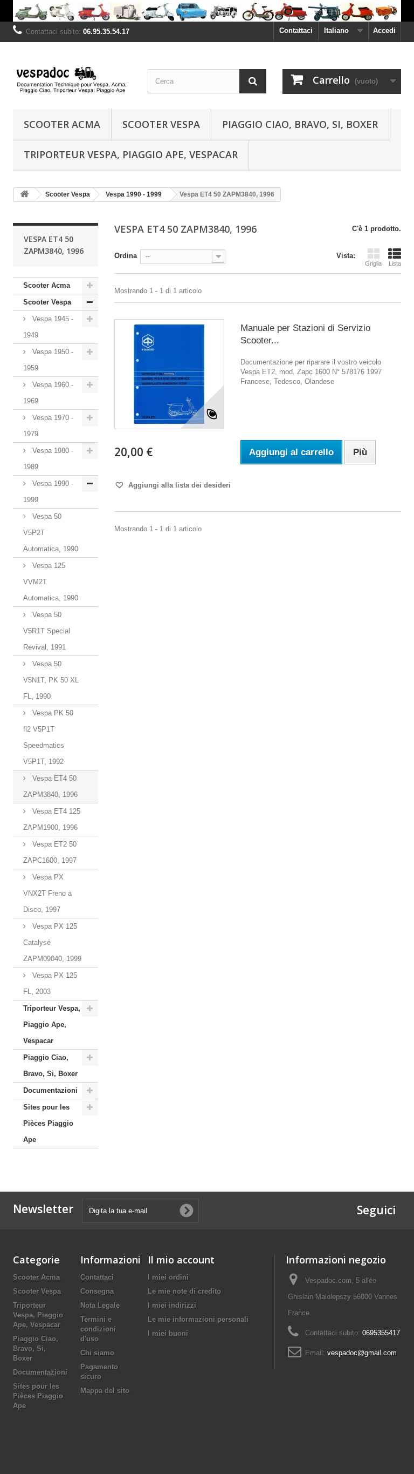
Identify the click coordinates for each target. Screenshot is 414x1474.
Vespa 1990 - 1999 (48, 491)
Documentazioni (50, 1090)
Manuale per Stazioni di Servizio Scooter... (305, 334)
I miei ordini (168, 1277)
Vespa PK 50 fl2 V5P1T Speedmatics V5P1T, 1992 (48, 737)
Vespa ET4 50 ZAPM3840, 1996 (50, 786)
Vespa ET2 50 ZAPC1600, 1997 (50, 852)
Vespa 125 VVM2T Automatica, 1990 (50, 582)
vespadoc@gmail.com (362, 1353)
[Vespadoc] (72, 80)
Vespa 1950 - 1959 (48, 360)
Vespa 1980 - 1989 (48, 459)
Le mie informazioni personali (198, 1319)
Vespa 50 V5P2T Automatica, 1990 (50, 532)
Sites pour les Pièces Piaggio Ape (48, 1123)
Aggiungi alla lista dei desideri (178, 485)
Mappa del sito (104, 1391)
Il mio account (181, 1259)
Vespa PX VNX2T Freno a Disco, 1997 (47, 893)
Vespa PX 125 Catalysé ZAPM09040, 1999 (52, 942)
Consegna (97, 1291)
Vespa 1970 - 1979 (48, 426)
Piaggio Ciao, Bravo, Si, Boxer (300, 124)
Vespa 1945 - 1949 (48, 327)
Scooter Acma (62, 124)
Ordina (125, 256)
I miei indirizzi (172, 1305)
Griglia (373, 263)
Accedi (384, 30)
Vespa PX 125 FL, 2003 (50, 983)
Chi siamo (97, 1353)
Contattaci (296, 30)
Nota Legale (100, 1305)
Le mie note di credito (184, 1291)
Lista (395, 263)
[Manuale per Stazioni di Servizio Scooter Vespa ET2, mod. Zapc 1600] (169, 374)
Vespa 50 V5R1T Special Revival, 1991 (46, 631)
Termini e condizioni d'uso (98, 1329)
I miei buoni (168, 1333)
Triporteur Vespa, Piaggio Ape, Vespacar (131, 154)
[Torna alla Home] (24, 194)
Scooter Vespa (161, 124)
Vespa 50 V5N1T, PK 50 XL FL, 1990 (51, 680)
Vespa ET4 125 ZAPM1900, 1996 (51, 819)
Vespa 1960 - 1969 (48, 393)
